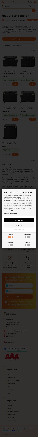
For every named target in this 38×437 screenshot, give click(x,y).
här (12, 210)
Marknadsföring (27, 234)
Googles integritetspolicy (10, 213)
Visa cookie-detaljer (19, 230)
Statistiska (27, 242)
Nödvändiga (10, 234)
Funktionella (10, 242)
